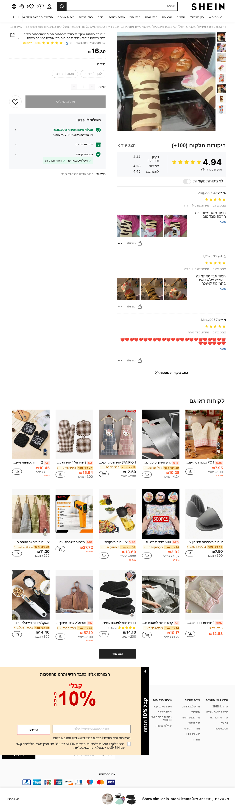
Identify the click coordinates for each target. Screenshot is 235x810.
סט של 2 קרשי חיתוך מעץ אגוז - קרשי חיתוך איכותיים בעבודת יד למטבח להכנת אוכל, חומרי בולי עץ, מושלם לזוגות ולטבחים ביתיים (74, 623)
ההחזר (196, 739)
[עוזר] (140, 243)
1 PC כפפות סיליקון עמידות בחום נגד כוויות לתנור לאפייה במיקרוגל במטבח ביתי (203, 462)
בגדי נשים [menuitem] (151, 17)
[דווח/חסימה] (120, 243)
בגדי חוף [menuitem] (134, 17)
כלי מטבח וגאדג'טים (164, 26)
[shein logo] (208, 6)
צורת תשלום (165, 712)
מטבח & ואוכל (187, 26)
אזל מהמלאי (65, 102)
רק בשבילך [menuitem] (197, 17)
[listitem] (204, 446)
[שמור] (15, 101)
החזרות (195, 712)
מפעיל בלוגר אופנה (217, 712)
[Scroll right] (13, 17)
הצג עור (117, 654)
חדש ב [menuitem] (181, 17)
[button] (22, 6)
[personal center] (49, 6)
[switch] (187, 181)
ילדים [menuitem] (101, 17)
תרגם (223, 222)
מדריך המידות (192, 728)
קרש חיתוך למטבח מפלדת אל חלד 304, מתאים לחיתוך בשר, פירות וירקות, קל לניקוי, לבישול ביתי (160, 623)
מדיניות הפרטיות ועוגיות (87, 738)
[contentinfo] (58, 782)
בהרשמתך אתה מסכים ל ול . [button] (92, 738)
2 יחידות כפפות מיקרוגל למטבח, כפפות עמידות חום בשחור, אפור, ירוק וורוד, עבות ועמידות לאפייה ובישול (30, 462)
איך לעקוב (194, 723)
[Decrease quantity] (92, 86)
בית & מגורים (205, 26)
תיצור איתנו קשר (162, 706)
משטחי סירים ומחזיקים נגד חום (133, 26)
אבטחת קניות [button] (84, 154)
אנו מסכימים (107, 774)
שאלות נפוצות (164, 725)
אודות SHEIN (220, 706)
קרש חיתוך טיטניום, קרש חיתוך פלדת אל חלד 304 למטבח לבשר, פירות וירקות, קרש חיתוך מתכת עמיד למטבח (160, 462)
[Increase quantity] (74, 86)
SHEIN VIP (193, 734)
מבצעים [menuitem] (167, 17)
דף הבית (221, 26)
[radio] (93, 74)
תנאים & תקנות (62, 738)
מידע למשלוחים (191, 706)
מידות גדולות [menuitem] (117, 17)
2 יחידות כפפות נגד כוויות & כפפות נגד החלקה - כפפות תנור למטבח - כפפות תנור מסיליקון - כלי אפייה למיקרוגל (203, 623)
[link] (40, 6)
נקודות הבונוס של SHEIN (161, 718)
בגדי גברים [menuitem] (86, 17)
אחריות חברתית (219, 717)
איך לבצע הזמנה (190, 717)
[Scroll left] (18, 17)
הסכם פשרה (221, 728)
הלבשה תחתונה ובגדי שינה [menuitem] (36, 17)
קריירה (224, 723)
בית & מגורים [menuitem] (65, 17)
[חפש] (62, 6)
